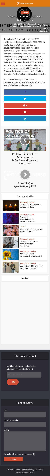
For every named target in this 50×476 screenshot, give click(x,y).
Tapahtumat (24, 251)
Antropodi (24, 202)
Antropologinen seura (22, 27)
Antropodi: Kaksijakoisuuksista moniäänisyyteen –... (27, 219)
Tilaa (12, 382)
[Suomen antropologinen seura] (25, 3)
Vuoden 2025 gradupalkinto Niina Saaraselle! (31, 230)
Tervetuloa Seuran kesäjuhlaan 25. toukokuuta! (31, 255)
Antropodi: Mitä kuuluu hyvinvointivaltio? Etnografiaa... (29, 243)
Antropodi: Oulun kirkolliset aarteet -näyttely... (30, 206)
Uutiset (25, 12)
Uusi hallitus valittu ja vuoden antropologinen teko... (31, 267)
